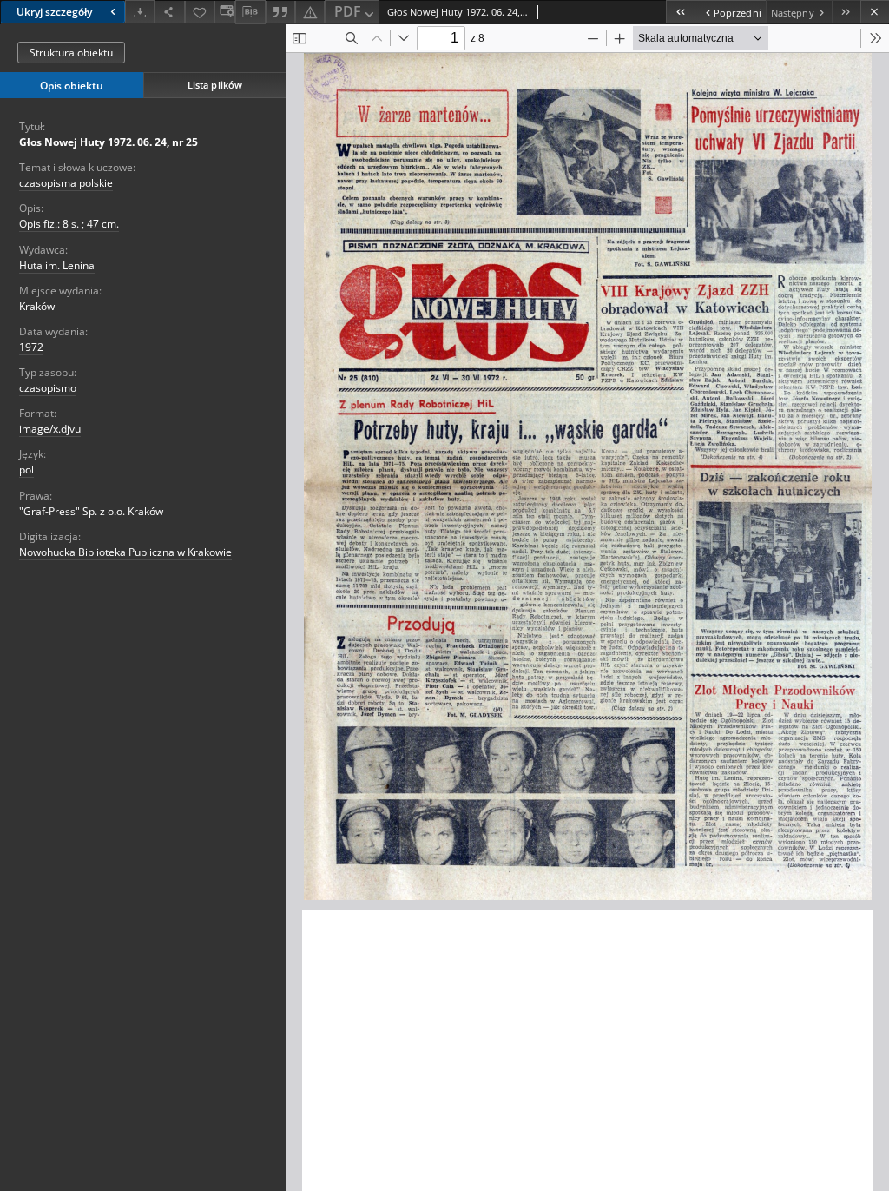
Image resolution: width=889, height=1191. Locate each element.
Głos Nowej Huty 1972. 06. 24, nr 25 (108, 142)
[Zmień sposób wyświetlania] (224, 11)
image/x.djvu (50, 428)
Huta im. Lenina (57, 265)
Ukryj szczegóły (54, 11)
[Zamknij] (874, 11)
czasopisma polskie (66, 182)
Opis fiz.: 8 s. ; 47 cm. (69, 223)
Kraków (37, 306)
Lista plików (215, 84)
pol (26, 469)
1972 (31, 347)
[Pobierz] (140, 11)
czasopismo (47, 387)
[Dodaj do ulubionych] (199, 11)
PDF (347, 11)
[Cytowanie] (280, 11)
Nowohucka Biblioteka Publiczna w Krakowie (125, 552)
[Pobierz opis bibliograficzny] (250, 12)
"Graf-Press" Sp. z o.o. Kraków (91, 511)
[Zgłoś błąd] (310, 11)
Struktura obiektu (71, 52)
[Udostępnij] (169, 11)
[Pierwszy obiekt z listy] (680, 11)
